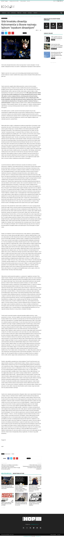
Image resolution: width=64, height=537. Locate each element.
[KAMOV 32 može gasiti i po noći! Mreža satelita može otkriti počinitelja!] (7, 497)
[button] (61, 12)
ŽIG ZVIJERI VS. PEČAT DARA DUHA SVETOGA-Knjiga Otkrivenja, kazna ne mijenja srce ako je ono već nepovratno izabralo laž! (35, 489)
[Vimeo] (60, 1)
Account (28, 1)
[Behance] (54, 1)
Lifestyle (24, 12)
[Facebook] (55, 1)
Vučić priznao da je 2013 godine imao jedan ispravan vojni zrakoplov (57, 46)
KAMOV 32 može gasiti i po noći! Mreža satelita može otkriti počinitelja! (7, 503)
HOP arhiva (13, 12)
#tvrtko (13, 453)
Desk (9, 12)
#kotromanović (7, 453)
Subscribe (60, 23)
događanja (17, 484)
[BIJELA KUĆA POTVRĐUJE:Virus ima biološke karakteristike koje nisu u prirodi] (21, 497)
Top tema (3, 500)
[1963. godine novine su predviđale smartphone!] (47, 39)
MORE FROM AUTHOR (18, 473)
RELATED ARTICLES (6, 473)
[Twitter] (59, 1)
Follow (53, 23)
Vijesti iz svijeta (53, 48)
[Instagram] (57, 1)
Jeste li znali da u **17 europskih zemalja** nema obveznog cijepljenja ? (35, 503)
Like (46, 23)
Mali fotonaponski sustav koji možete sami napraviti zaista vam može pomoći (7, 487)
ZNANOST (35, 12)
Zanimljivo (30, 12)
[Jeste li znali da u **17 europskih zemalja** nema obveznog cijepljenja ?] (35, 497)
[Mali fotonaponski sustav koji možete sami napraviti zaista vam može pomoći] (7, 480)
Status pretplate (23, 1)
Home (2, 16)
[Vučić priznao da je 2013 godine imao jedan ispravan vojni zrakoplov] (47, 47)
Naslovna (4, 12)
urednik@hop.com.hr (34, 524)
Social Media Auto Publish (27, 536)
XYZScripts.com (38, 536)
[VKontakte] (62, 1)
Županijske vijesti (4, 18)
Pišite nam (19, 12)
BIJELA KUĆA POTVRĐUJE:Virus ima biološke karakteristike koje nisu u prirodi (21, 503)
